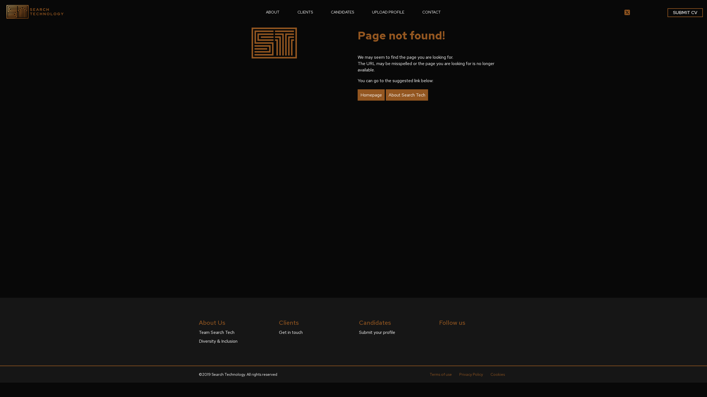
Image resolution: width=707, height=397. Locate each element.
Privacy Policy (471, 374)
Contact (431, 12)
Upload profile (388, 12)
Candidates (342, 12)
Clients (305, 12)
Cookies (497, 374)
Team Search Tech (216, 332)
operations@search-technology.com (491, 202)
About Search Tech (407, 95)
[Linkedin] (441, 334)
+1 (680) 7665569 (472, 253)
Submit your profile (377, 332)
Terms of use (441, 374)
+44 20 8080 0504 (474, 196)
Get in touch (291, 332)
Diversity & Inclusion (218, 341)
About (272, 12)
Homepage (371, 95)
